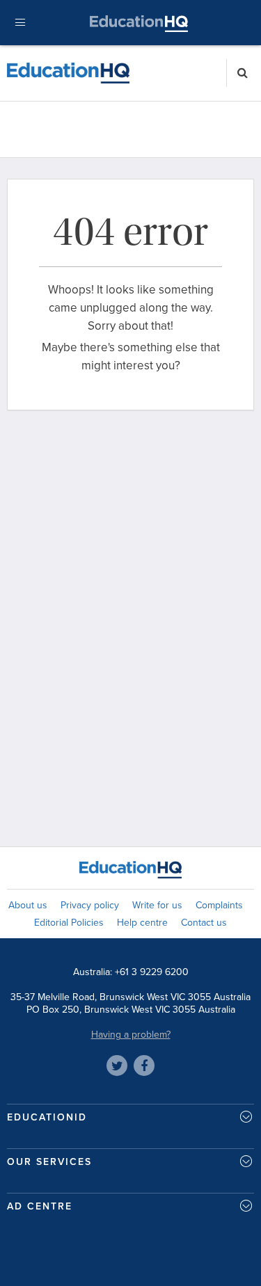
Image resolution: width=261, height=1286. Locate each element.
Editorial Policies (69, 923)
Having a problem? (131, 1034)
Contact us (204, 923)
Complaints (219, 905)
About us (27, 905)
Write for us (157, 905)
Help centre (142, 923)
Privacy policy (90, 905)
